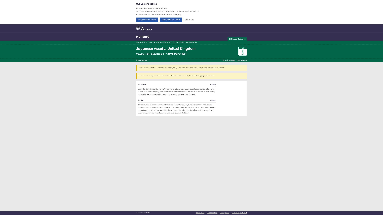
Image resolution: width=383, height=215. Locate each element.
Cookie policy (200, 213)
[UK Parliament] (144, 28)
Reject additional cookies (171, 20)
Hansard (142, 37)
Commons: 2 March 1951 (163, 42)
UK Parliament (140, 42)
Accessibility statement (239, 213)
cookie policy (177, 14)
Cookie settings (189, 20)
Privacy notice (224, 213)
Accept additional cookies (147, 20)
